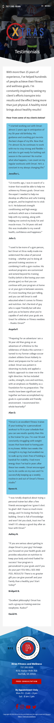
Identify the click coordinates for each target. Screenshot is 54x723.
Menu (48, 6)
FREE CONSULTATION (26, 681)
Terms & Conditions (29, 716)
